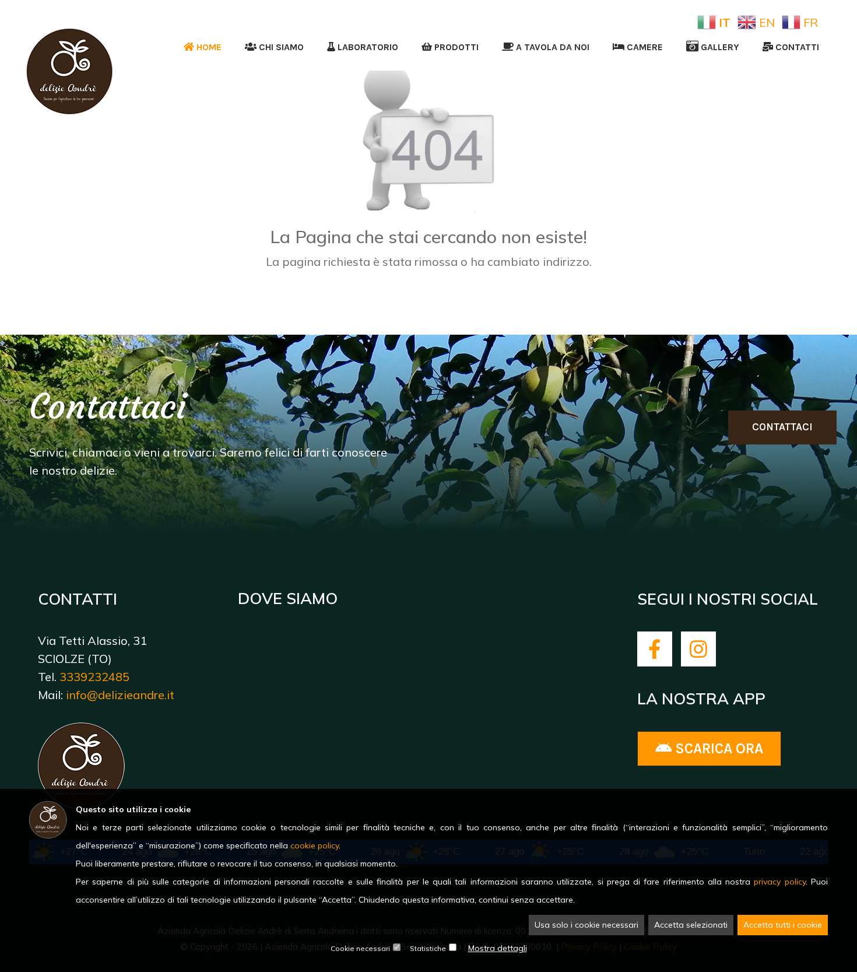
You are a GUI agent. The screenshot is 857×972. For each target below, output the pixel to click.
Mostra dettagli (497, 948)
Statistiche (428, 948)
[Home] (69, 32)
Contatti (796, 46)
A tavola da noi (551, 46)
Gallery (718, 46)
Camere (643, 46)
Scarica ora (717, 748)
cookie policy (314, 845)
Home (208, 46)
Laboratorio (366, 46)
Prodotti (455, 46)
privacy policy (779, 881)
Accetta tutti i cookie (782, 925)
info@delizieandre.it (120, 694)
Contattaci (782, 426)
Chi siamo (280, 46)
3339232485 (94, 676)
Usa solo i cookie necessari (586, 925)
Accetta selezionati (691, 925)
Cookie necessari (360, 948)
